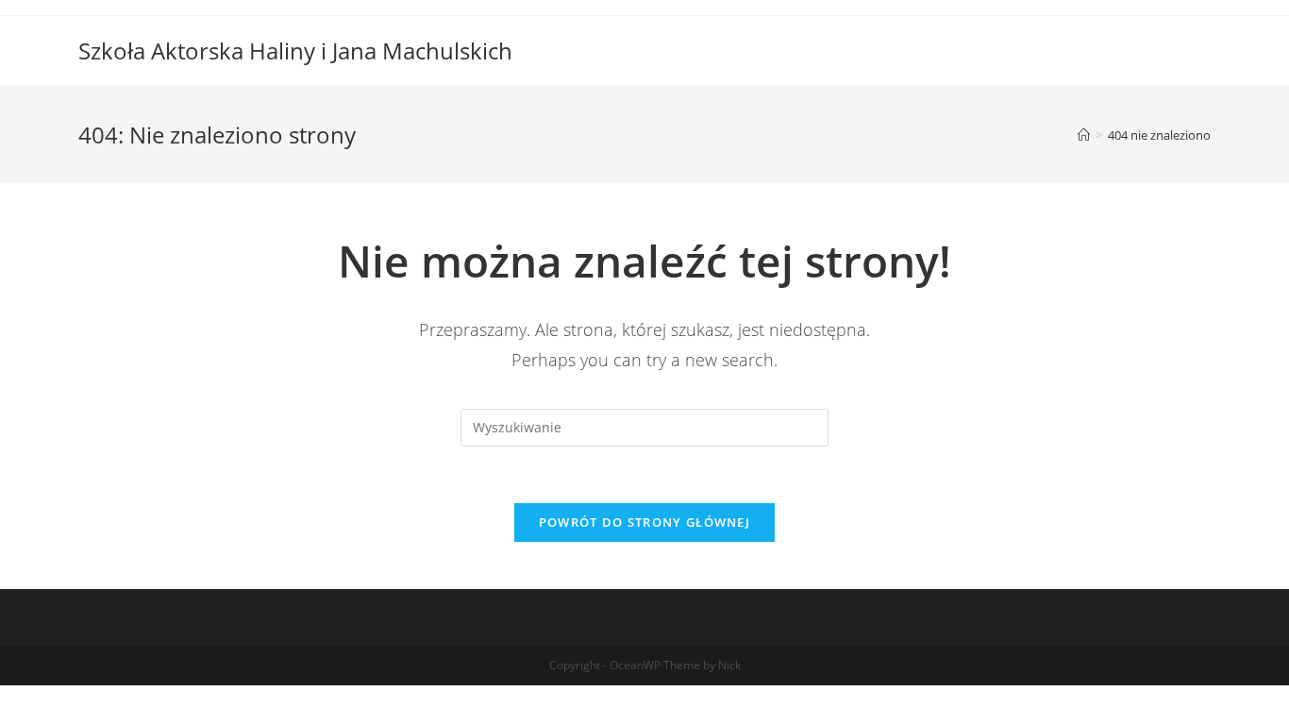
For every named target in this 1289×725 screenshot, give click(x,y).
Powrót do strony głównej (644, 522)
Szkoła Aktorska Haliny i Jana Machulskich (295, 50)
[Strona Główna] (1084, 134)
